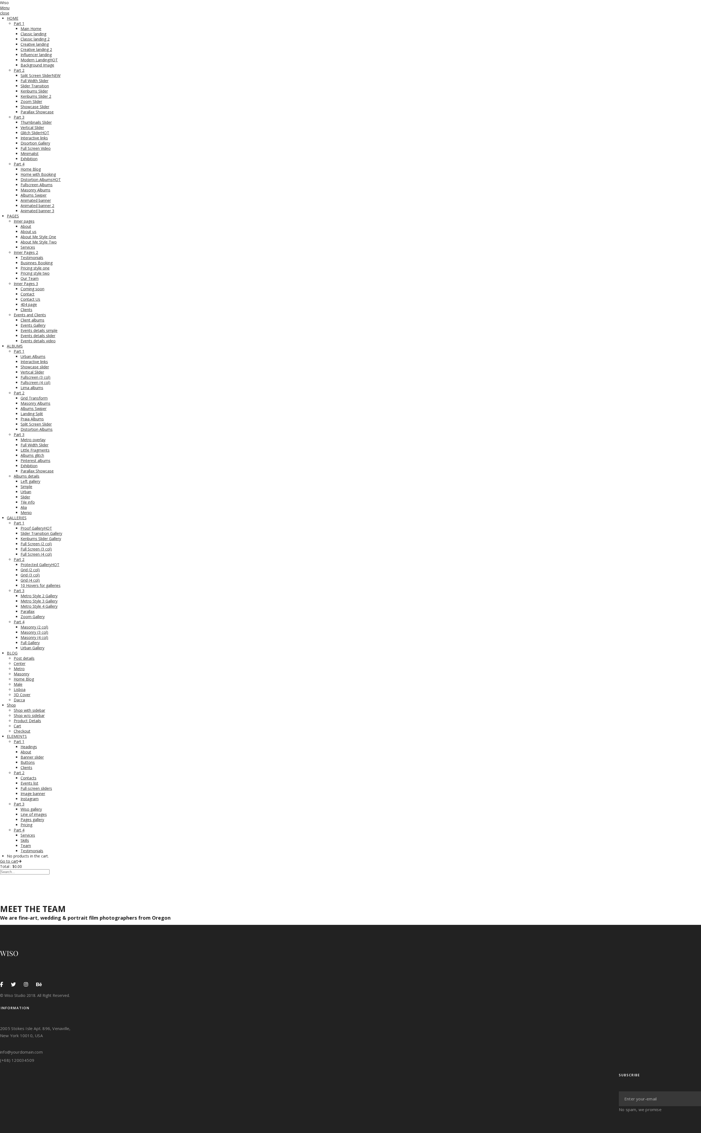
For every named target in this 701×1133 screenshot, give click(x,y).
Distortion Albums (41, 179)
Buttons (28, 762)
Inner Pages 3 (26, 283)
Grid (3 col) (30, 575)
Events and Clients (30, 314)
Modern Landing (39, 59)
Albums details (26, 476)
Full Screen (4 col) (36, 554)
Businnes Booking (37, 262)
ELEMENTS (17, 736)
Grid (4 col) (30, 580)
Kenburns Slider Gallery (41, 538)
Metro (19, 668)
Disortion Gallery (35, 143)
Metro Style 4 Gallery (39, 606)
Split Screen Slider (41, 75)
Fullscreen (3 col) (35, 377)
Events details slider (38, 335)
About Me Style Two (39, 242)
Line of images (34, 814)
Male (18, 684)
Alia (24, 507)
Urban (26, 491)
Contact (28, 294)
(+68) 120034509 (17, 1060)
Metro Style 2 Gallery (39, 595)
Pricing (26, 824)
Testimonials (32, 257)
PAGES (13, 216)
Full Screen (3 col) (36, 549)
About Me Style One (38, 236)
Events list (29, 783)
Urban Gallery (32, 647)
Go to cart (9, 861)
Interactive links (34, 137)
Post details (24, 658)
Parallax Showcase (37, 111)
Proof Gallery (36, 528)
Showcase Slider (35, 106)
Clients (26, 309)
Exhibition (29, 158)
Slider (25, 497)
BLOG (12, 653)
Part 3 (19, 117)
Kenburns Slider (34, 91)
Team (26, 845)
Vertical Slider (32, 127)
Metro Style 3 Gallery (39, 601)
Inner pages (24, 221)
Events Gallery (33, 325)
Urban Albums (33, 356)
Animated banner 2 (37, 205)
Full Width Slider (34, 80)
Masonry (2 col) (34, 627)
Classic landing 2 (35, 39)
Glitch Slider (35, 132)
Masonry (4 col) (34, 637)
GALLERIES (17, 517)
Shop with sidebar (29, 710)
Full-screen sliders (36, 788)
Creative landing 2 (36, 49)
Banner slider (32, 757)
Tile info (28, 502)
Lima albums (32, 387)
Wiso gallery (31, 809)
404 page (29, 304)
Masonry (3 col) (34, 632)
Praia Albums (32, 418)
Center (19, 663)
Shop (11, 705)
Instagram (30, 798)
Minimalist (30, 153)
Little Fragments (35, 450)
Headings (29, 746)
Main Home (31, 28)
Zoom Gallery (33, 616)
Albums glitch (32, 455)
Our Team (30, 278)
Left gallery (30, 481)
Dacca (19, 699)
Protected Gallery (40, 564)
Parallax (28, 611)
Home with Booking (38, 174)
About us (28, 231)
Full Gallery (30, 642)
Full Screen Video (36, 148)
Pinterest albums (35, 460)
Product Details (27, 720)
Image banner (33, 793)
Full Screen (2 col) (36, 543)
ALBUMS (15, 346)
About (26, 226)
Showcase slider (35, 366)
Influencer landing (36, 54)
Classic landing (33, 33)
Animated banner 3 (37, 210)
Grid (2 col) (30, 569)
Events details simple (39, 330)
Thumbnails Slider (36, 122)
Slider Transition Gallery (41, 533)
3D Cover (22, 694)
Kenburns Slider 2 (36, 96)
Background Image (37, 65)
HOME (12, 18)
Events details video (38, 340)
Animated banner (36, 200)
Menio (26, 512)
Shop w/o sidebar (29, 715)
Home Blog (31, 169)
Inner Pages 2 (26, 252)
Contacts (28, 778)
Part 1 (19, 23)
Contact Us (30, 299)
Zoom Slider (31, 101)
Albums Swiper (34, 195)
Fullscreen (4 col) (35, 382)
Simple (26, 486)
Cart (17, 725)
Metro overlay (33, 439)
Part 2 (19, 70)
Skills (25, 840)
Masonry (21, 673)
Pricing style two (35, 273)
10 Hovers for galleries (41, 585)
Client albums (32, 320)
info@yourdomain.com (21, 1052)
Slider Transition (35, 85)
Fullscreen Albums (37, 184)
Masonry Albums (35, 190)
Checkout (22, 731)
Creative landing (35, 44)
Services (28, 247)
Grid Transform (34, 398)
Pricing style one (35, 268)
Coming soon (32, 288)
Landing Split (32, 413)
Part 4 (19, 164)
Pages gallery (32, 819)
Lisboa (19, 689)
